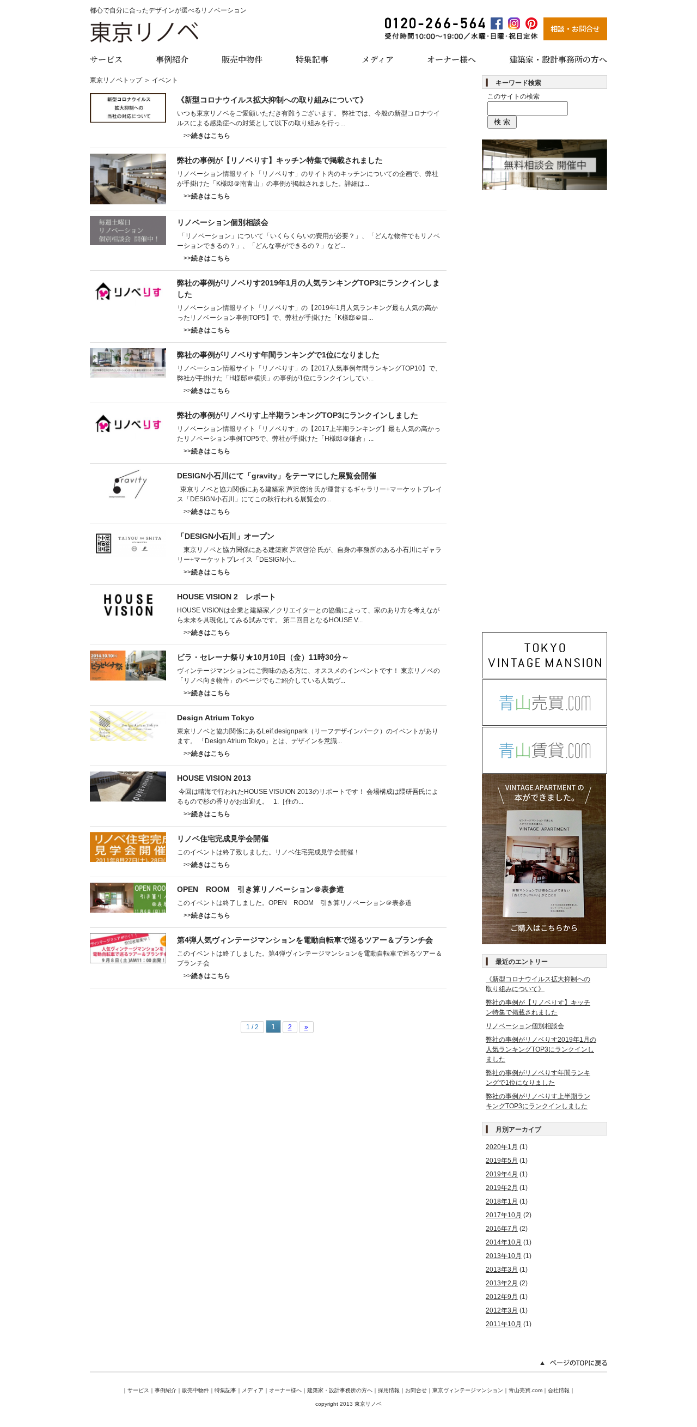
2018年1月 (502, 1201)
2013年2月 (502, 1283)
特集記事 (312, 58)
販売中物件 (242, 58)
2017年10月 (504, 1215)
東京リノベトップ (116, 80)
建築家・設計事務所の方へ (558, 58)
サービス (106, 58)
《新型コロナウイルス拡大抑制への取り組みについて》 (272, 99)
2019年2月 (502, 1188)
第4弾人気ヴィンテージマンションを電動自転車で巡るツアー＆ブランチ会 (305, 940)
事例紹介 (172, 58)
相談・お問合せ (575, 28)
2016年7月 (502, 1228)
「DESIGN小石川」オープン (225, 536)
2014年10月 (504, 1242)
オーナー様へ (451, 58)
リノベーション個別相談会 (222, 222)
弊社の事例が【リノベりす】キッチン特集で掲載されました (280, 160)
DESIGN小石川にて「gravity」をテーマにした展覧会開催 (276, 475)
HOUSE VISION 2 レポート (226, 596)
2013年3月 (502, 1269)
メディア (378, 58)
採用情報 (389, 1390)
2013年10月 (504, 1256)
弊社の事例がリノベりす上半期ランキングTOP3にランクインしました (297, 415)
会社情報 (559, 1390)
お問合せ (416, 1390)
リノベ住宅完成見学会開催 (222, 838)
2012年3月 (502, 1310)
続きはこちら (210, 135)
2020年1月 (502, 1147)
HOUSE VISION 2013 (214, 778)
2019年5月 (502, 1160)
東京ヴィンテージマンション (467, 1390)
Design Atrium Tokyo (215, 717)
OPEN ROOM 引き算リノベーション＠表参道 (260, 889)
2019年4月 (502, 1174)
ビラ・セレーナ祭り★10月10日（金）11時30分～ (263, 657)
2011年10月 (504, 1324)
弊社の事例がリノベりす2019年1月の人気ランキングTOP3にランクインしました (541, 1049)
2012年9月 (502, 1297)
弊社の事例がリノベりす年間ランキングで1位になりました (278, 354)
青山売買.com (525, 1390)
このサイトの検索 (513, 96)
